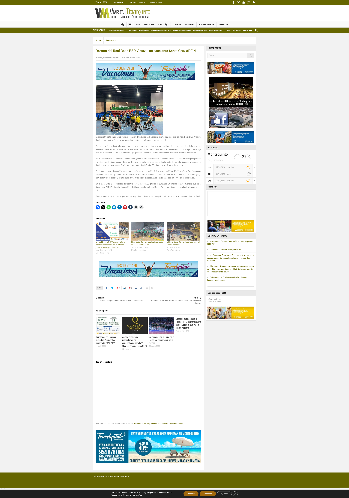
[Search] (250, 55)
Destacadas (111, 40)
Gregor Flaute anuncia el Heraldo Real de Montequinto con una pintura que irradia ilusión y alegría (188, 323)
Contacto (142, 2)
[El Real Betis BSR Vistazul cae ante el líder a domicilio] (183, 231)
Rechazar (208, 493)
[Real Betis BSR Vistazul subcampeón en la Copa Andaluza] (147, 231)
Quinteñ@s (163, 24)
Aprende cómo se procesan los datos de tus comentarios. (158, 423)
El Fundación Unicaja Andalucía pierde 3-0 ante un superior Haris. (120, 299)
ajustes (139, 495)
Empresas (223, 24)
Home (98, 40)
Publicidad (132, 2)
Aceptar (191, 493)
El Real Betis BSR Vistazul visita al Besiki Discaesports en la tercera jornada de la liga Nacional (110, 244)
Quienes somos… (119, 2)
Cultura (177, 24)
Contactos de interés (155, 2)
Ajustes (224, 493)
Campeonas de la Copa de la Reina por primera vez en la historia (161, 340)
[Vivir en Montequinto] (123, 13)
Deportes (189, 24)
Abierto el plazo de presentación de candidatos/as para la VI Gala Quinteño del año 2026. (134, 341)
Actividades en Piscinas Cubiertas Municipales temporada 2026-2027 (106, 340)
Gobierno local (206, 24)
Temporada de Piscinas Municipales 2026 (225, 249)
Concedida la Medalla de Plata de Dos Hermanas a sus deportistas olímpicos (176, 300)
